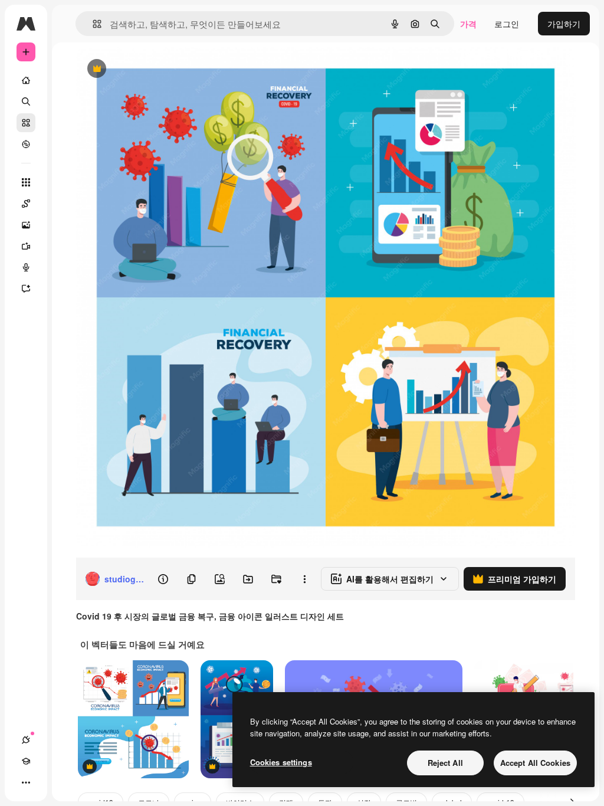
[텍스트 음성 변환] (26, 267)
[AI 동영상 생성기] (26, 246)
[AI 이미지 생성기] (26, 224)
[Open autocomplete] (92, 23)
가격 (468, 24)
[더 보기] (26, 782)
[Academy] (26, 761)
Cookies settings (281, 762)
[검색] (26, 101)
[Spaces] (26, 203)
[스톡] (26, 122)
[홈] (26, 80)
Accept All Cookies (535, 762)
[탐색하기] (26, 144)
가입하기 (563, 24)
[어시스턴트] (26, 288)
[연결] (26, 739)
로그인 (506, 24)
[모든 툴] (26, 182)
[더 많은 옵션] (304, 579)
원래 (143, 69)
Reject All (445, 762)
